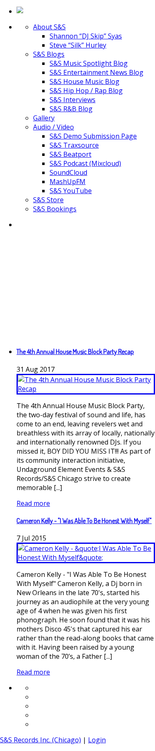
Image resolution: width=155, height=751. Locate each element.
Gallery (44, 117)
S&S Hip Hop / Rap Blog (86, 90)
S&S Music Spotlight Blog (89, 63)
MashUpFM (68, 181)
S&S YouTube (71, 190)
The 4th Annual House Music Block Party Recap (75, 351)
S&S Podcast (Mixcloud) (85, 163)
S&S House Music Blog (84, 81)
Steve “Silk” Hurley (78, 45)
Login (97, 739)
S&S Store (48, 199)
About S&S (49, 26)
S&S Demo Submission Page (93, 136)
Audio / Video (53, 127)
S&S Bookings (54, 208)
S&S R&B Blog (71, 108)
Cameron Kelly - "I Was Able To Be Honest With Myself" (84, 521)
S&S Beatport (70, 154)
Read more (33, 503)
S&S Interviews (72, 99)
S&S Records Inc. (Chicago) (40, 739)
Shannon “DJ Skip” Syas (86, 36)
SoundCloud (68, 172)
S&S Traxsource (74, 145)
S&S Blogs (48, 54)
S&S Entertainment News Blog (96, 72)
